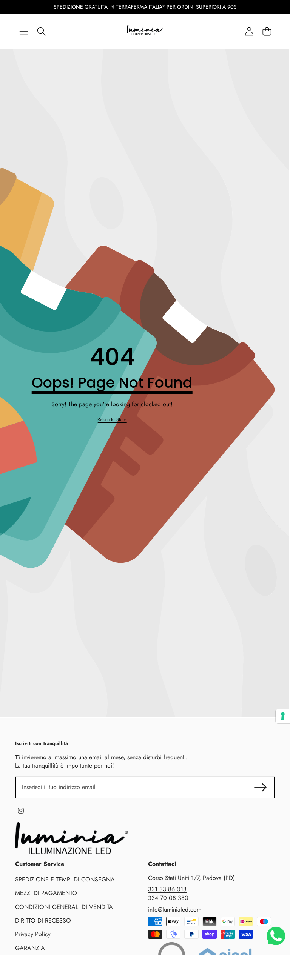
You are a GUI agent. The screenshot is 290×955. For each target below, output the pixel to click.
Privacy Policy (33, 934)
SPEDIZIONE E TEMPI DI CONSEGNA (65, 879)
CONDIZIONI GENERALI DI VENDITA (64, 907)
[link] (111, 419)
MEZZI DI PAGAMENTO (46, 893)
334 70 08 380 (168, 898)
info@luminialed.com (174, 909)
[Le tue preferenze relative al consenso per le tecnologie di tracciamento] (283, 716)
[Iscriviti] (260, 787)
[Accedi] (249, 31)
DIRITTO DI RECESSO (43, 920)
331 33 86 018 (167, 889)
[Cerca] (41, 31)
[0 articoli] (266, 31)
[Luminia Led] (145, 31)
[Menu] (23, 31)
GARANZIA (30, 948)
